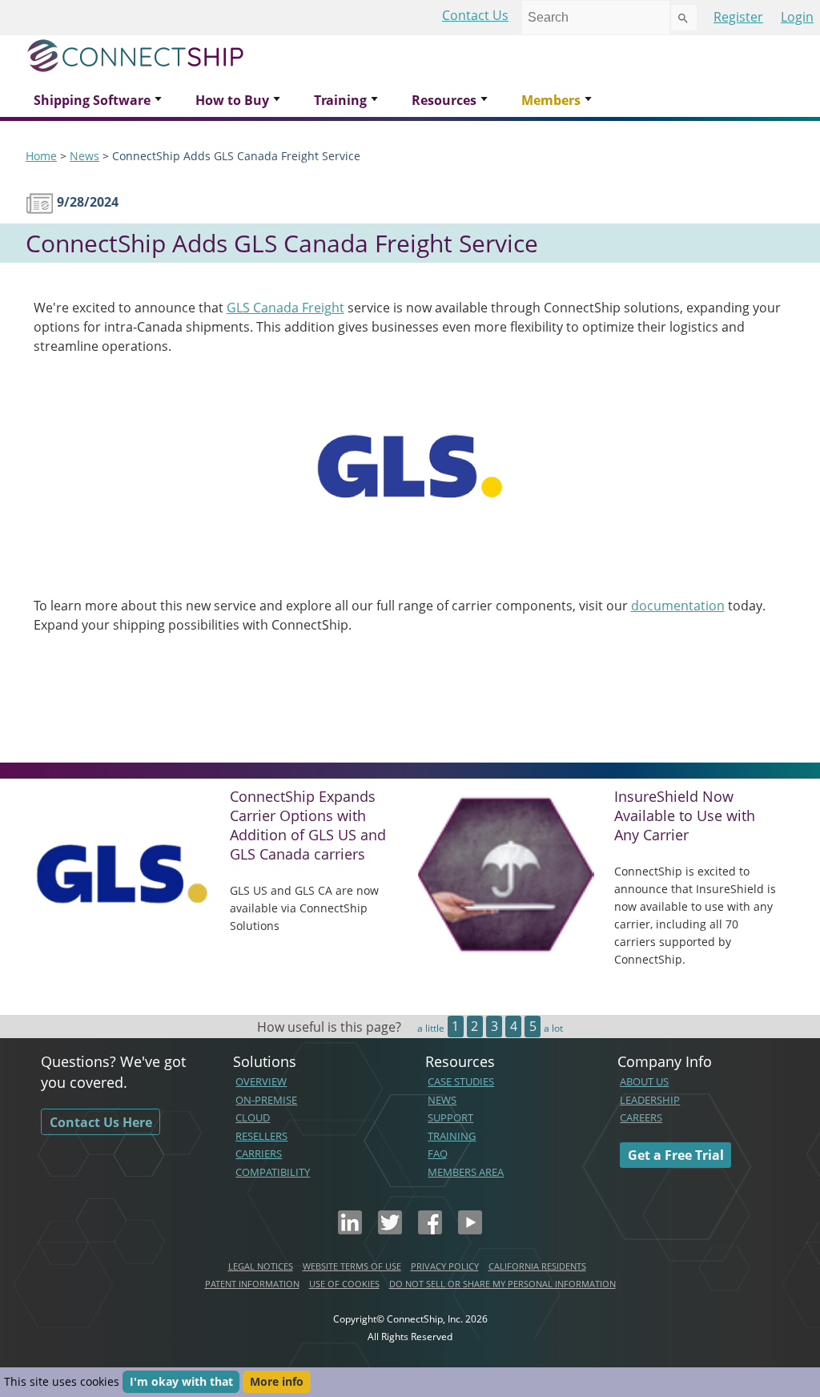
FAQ (438, 1153)
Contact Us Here (101, 1122)
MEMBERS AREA (466, 1172)
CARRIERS (258, 1153)
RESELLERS (261, 1136)
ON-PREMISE (266, 1100)
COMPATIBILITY (272, 1172)
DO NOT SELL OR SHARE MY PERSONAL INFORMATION (502, 1284)
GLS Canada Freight (285, 307)
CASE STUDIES (461, 1081)
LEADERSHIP (650, 1100)
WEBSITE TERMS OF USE (352, 1266)
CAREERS (641, 1117)
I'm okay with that (181, 1381)
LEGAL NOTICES (260, 1266)
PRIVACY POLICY (445, 1266)
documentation (678, 605)
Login (797, 17)
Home (41, 155)
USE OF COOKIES (344, 1284)
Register (738, 17)
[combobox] (595, 17)
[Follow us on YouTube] (470, 1229)
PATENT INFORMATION (252, 1284)
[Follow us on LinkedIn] (350, 1229)
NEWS (442, 1100)
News (84, 155)
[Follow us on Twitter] (390, 1229)
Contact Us (475, 15)
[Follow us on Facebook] (430, 1229)
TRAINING (452, 1136)
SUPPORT (450, 1117)
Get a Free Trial (676, 1155)
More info (276, 1381)
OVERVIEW (261, 1081)
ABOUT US (644, 1081)
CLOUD (252, 1117)
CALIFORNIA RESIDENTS (537, 1266)
